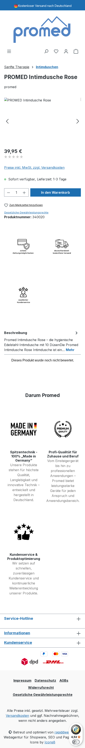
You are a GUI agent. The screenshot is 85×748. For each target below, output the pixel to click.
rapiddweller (64, 732)
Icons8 (50, 742)
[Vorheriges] (7, 121)
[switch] (76, 742)
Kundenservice (18, 642)
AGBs (63, 680)
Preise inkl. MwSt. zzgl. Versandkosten (34, 167)
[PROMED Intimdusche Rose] (42, 121)
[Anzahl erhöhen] (24, 192)
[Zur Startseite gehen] (42, 29)
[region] (42, 121)
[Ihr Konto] (66, 51)
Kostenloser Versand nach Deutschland (45, 5)
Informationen (17, 633)
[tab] (41, 341)
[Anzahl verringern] (8, 192)
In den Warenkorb (55, 192)
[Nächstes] (78, 121)
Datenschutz (45, 680)
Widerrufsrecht (41, 687)
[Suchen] (46, 51)
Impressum (22, 680)
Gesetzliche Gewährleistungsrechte (26, 212)
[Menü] (9, 51)
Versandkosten (17, 715)
